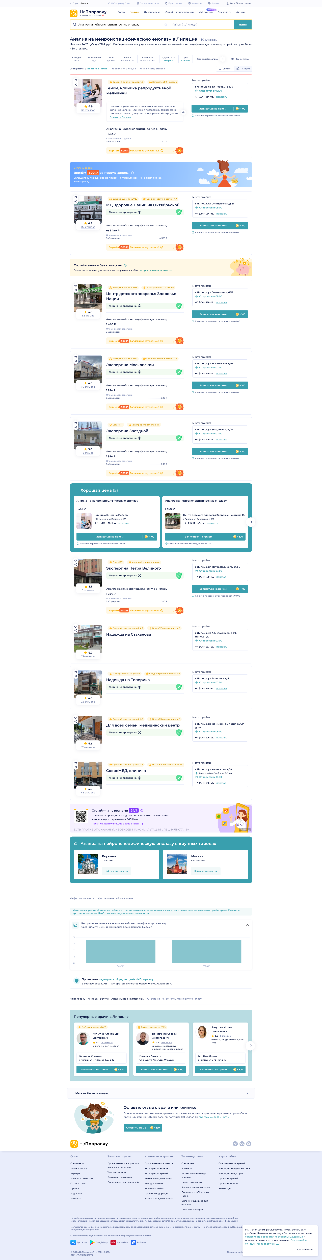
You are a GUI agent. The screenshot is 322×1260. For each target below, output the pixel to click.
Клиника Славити (90, 1056)
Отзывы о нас (78, 1183)
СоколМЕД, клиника (126, 770)
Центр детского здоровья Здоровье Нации (141, 296)
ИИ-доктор (206, 12)
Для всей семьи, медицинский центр (143, 725)
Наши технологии (191, 1182)
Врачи (121, 12)
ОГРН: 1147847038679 (81, 1255)
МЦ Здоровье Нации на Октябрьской (142, 205)
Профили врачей (228, 1178)
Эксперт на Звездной (127, 431)
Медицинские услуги (231, 1173)
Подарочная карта (192, 1209)
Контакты (75, 1198)
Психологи (224, 12)
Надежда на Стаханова (128, 634)
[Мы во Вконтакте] (242, 1144)
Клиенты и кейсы (154, 1188)
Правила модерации (157, 1193)
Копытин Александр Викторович (106, 1035)
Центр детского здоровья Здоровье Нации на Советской (214, 515)
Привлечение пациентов (159, 1163)
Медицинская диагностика (234, 1168)
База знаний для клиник (159, 1198)
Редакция (76, 1193)
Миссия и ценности (81, 1178)
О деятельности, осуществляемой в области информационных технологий (110, 1235)
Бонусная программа (120, 1177)
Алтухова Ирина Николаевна (221, 1029)
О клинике (187, 1163)
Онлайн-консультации (179, 12)
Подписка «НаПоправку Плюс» (195, 1194)
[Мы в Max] (249, 1144)
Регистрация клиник (156, 1168)
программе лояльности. (214, 1116)
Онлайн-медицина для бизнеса (194, 1202)
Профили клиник (228, 1183)
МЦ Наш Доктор (208, 1056)
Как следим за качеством (195, 1187)
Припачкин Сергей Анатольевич (164, 1035)
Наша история (78, 1168)
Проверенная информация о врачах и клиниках (123, 1165)
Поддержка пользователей (123, 1182)
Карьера (75, 1173)
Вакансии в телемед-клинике (193, 1175)
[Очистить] (166, 24)
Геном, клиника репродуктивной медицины (138, 90)
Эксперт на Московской (130, 365)
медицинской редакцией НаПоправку (125, 979)
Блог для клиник (154, 1183)
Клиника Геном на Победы (111, 515)
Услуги (134, 12)
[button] (120, 24)
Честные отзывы (117, 1172)
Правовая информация (239, 1252)
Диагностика (152, 12)
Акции (240, 12)
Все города (225, 1188)
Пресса (74, 1188)
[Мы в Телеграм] (235, 1144)
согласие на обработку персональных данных (274, 1236)
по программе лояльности (155, 270)
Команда (186, 1168)
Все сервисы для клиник (159, 1178)
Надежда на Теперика (128, 680)
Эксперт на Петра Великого (133, 568)
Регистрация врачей (156, 1173)
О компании (77, 1163)
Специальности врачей (232, 1163)
